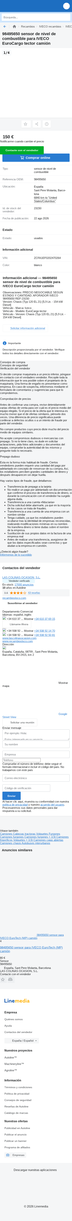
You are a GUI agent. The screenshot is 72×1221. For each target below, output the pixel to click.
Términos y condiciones (18, 1087)
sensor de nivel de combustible (45, 170)
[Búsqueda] (66, 17)
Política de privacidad (16, 1093)
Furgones (54, 833)
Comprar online (38, 158)
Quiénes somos (13, 1019)
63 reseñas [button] (34, 592)
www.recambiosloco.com (17, 641)
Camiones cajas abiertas (48, 840)
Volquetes (42, 833)
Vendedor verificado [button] (19, 581)
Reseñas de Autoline (16, 1106)
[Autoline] (14, 26)
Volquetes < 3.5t (23, 840)
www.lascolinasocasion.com (19, 638)
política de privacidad (15, 804)
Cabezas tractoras (24, 833)
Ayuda (8, 1025)
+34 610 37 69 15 (44, 618)
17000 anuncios (24, 584)
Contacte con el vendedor (22, 150)
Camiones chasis (11, 843)
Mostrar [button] (29, 618)
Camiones (6, 833)
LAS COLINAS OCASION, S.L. (21, 577)
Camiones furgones (12, 836)
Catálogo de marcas (16, 1112)
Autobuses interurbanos (36, 843)
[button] (66, 6)
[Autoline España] (24, 6)
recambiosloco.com (14, 598)
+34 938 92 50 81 (44, 635)
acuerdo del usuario (52, 804)
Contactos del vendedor (18, 1032)
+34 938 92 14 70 (44, 630)
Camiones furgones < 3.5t (40, 836)
